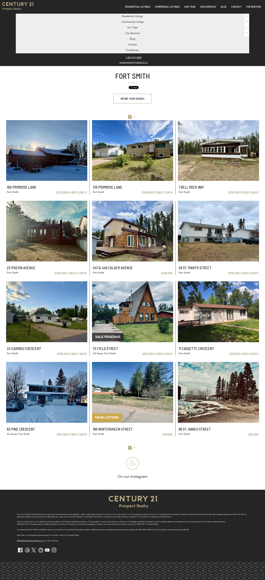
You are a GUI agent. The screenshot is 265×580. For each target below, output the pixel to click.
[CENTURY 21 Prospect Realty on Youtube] (47, 551)
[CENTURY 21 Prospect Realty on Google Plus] (27, 554)
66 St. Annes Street (195, 429)
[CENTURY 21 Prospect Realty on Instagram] (54, 551)
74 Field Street (105, 348)
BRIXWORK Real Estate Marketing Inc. (30, 541)
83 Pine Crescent (21, 429)
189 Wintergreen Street (113, 429)
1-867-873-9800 (134, 57)
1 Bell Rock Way (191, 187)
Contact (132, 45)
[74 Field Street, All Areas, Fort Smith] (132, 341)
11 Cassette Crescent (196, 348)
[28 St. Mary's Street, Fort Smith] (218, 260)
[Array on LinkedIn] (40, 554)
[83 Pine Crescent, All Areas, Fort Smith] (46, 422)
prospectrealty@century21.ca (133, 62)
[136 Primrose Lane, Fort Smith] (132, 180)
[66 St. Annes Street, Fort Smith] (218, 422)
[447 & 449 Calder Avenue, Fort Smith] (132, 260)
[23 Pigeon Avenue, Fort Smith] (46, 260)
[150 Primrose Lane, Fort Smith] (46, 180)
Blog (132, 39)
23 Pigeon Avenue (21, 268)
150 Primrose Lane (21, 187)
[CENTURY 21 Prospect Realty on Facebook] (20, 551)
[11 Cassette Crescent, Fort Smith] (218, 341)
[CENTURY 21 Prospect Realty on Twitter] (33, 551)
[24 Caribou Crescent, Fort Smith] (46, 341)
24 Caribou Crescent (24, 348)
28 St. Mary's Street (195, 268)
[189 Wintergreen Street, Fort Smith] (132, 422)
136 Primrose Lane (107, 187)
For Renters (253, 6)
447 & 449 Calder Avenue (113, 268)
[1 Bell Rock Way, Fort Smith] (218, 180)
